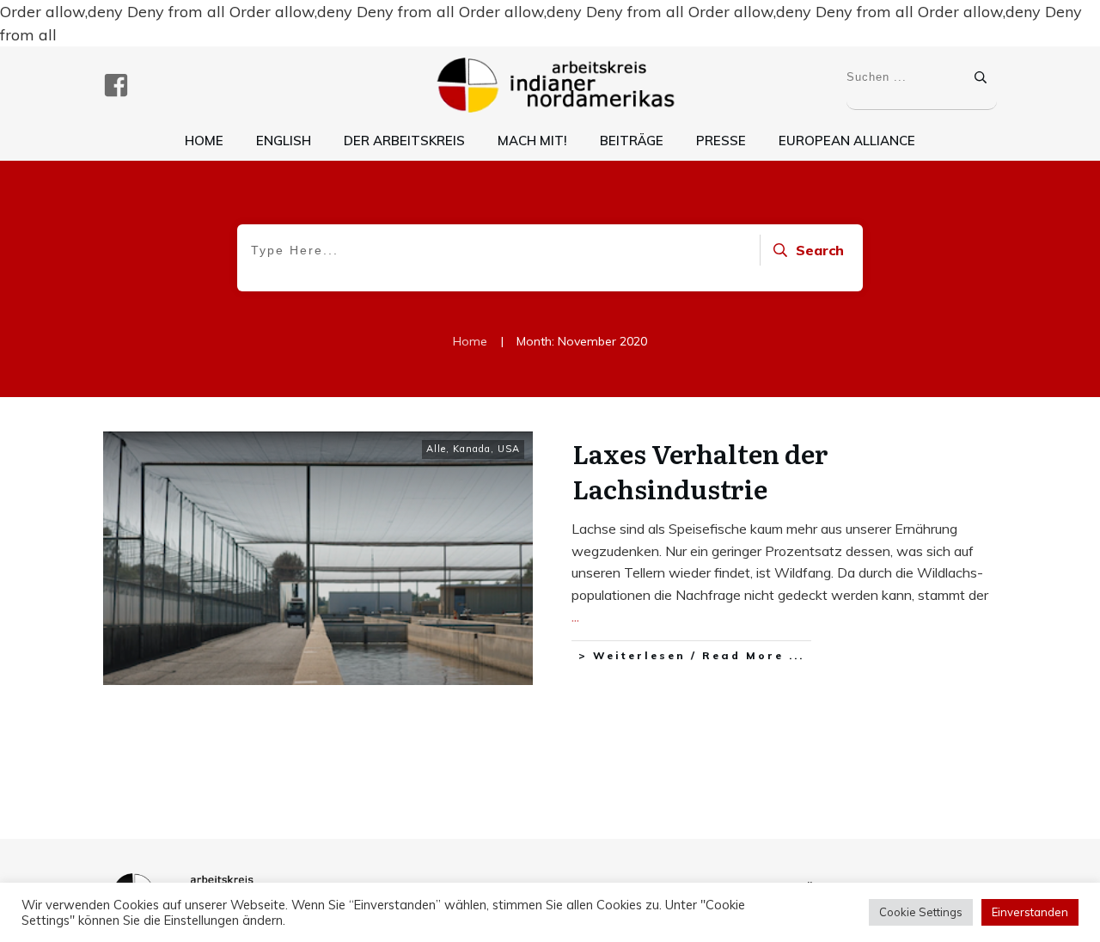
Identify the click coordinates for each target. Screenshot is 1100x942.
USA (509, 449)
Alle (436, 449)
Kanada (472, 449)
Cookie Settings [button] (920, 912)
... (575, 616)
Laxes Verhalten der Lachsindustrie (700, 470)
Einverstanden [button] (1030, 912)
